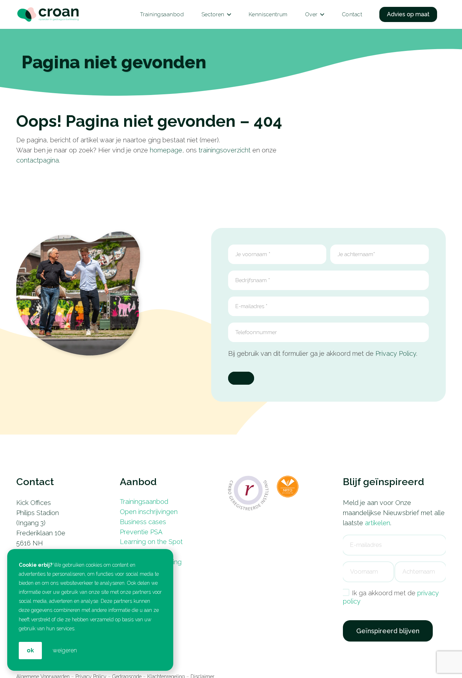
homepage (166, 150)
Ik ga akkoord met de (391, 597)
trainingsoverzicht (224, 150)
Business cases (143, 522)
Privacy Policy (395, 353)
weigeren (65, 650)
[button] (229, 14)
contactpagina (37, 160)
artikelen (377, 523)
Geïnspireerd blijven (387, 631)
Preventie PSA (141, 532)
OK (30, 650)
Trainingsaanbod (144, 501)
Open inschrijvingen (149, 511)
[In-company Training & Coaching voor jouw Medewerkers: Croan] (48, 15)
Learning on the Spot (151, 541)
